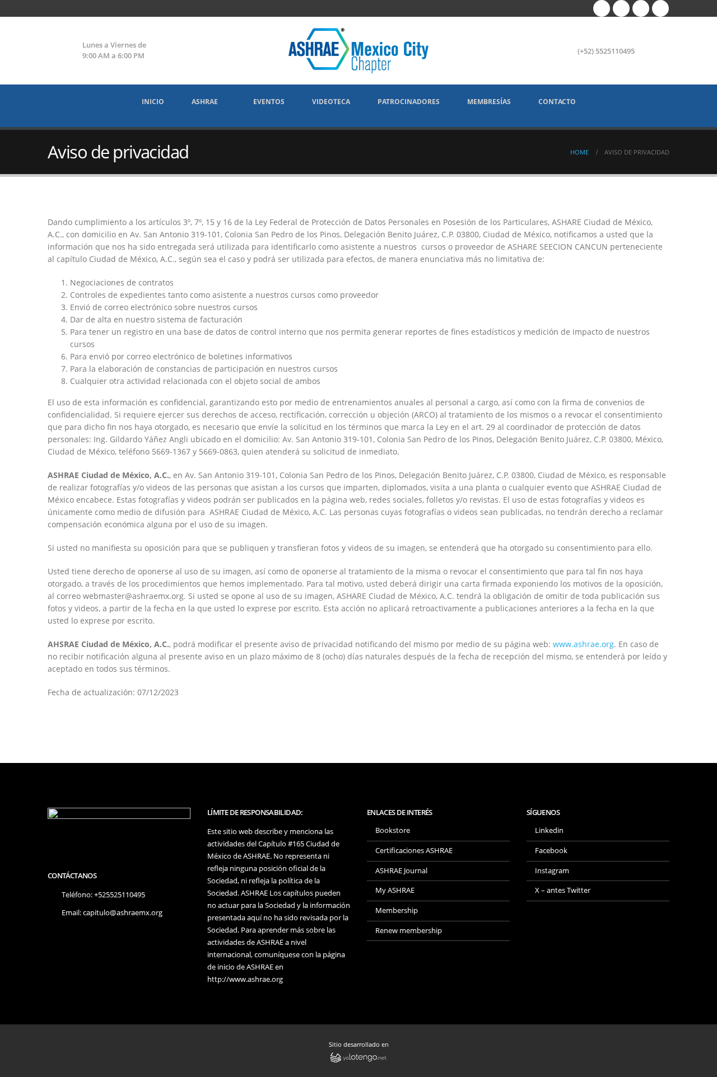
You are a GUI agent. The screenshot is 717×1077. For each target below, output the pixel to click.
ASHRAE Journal (401, 870)
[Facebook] (601, 8)
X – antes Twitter (562, 890)
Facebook (551, 850)
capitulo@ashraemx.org (122, 912)
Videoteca (331, 101)
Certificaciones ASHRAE (414, 850)
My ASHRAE (395, 890)
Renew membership (408, 930)
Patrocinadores (409, 101)
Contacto (557, 101)
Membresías (489, 101)
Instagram (552, 870)
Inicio (153, 101)
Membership (396, 910)
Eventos (269, 101)
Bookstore (392, 830)
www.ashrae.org (583, 644)
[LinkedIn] (660, 8)
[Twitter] (621, 8)
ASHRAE (205, 101)
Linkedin (549, 830)
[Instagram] (640, 8)
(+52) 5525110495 (606, 51)
